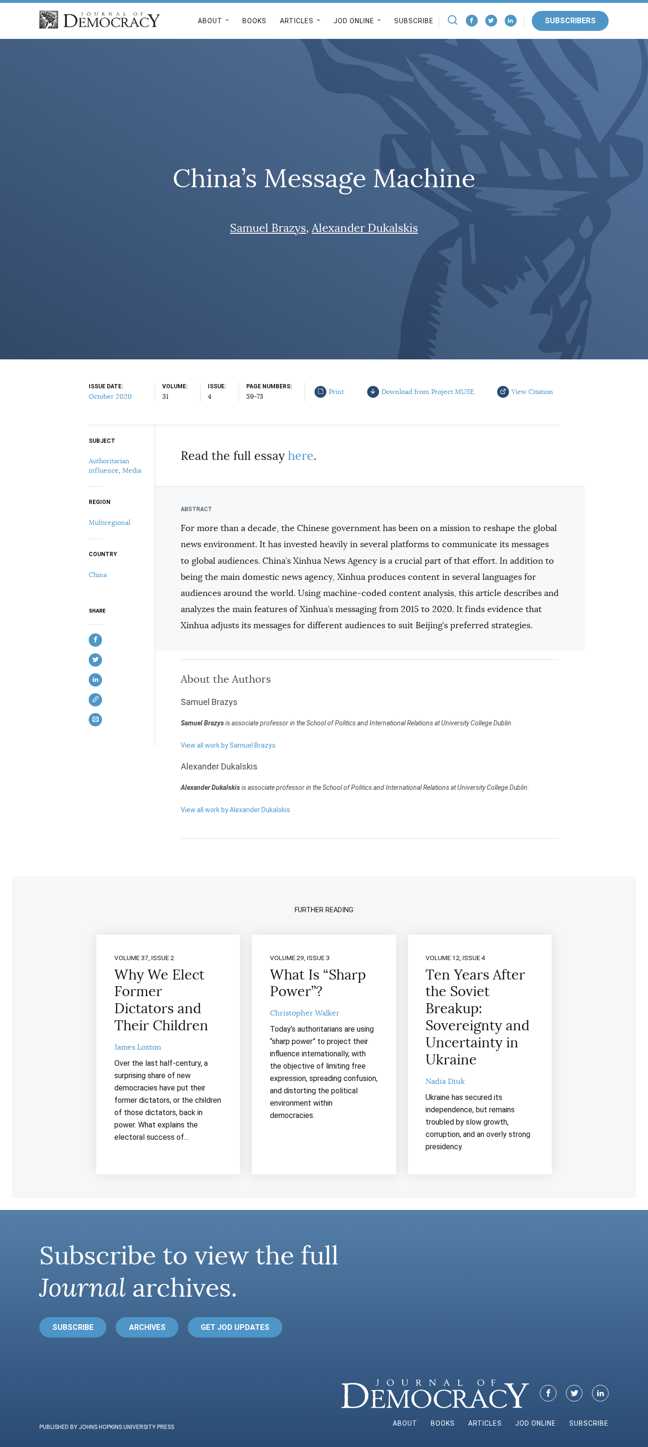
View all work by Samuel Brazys (228, 745)
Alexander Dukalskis (365, 228)
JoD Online (353, 21)
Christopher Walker (305, 1013)
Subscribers (570, 20)
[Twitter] (491, 21)
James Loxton (137, 1047)
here (301, 456)
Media (131, 470)
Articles (297, 21)
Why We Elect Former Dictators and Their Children (161, 1000)
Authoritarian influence (109, 466)
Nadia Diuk (445, 1081)
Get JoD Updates (235, 1327)
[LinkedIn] (511, 21)
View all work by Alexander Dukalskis (235, 810)
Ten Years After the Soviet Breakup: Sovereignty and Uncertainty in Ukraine (477, 1017)
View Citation (532, 391)
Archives (147, 1327)
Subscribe (414, 21)
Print (336, 391)
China (98, 574)
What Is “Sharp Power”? (318, 983)
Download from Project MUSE (427, 391)
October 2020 (110, 396)
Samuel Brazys (268, 228)
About (210, 21)
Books (254, 21)
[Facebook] (472, 21)
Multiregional (109, 522)
